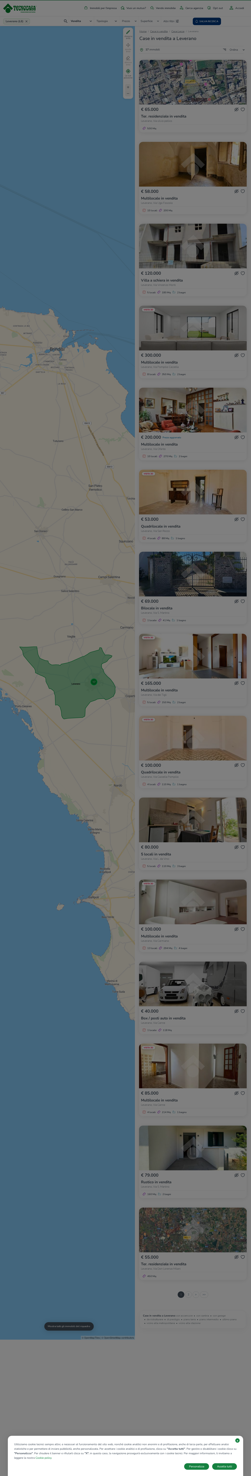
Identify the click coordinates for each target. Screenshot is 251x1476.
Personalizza (196, 1466)
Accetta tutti (224, 1466)
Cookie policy (43, 1458)
